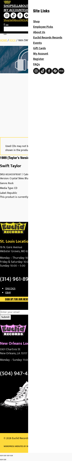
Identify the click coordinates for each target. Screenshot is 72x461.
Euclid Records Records (47, 37)
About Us (39, 32)
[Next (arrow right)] (4, 459)
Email (9, 308)
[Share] (8, 455)
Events (37, 43)
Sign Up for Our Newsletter (21, 299)
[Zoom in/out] (1, 455)
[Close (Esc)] (11, 455)
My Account (40, 53)
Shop (8, 6)
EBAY (8, 292)
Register (38, 59)
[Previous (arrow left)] (1, 459)
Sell (15, 6)
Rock (12, 40)
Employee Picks (43, 26)
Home (3, 40)
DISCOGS (10, 288)
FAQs (36, 64)
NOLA (24, 20)
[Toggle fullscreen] (4, 455)
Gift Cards (39, 48)
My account (13, 10)
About (23, 6)
